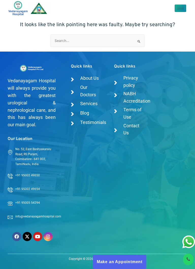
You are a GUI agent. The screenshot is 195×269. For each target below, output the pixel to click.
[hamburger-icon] (180, 8)
